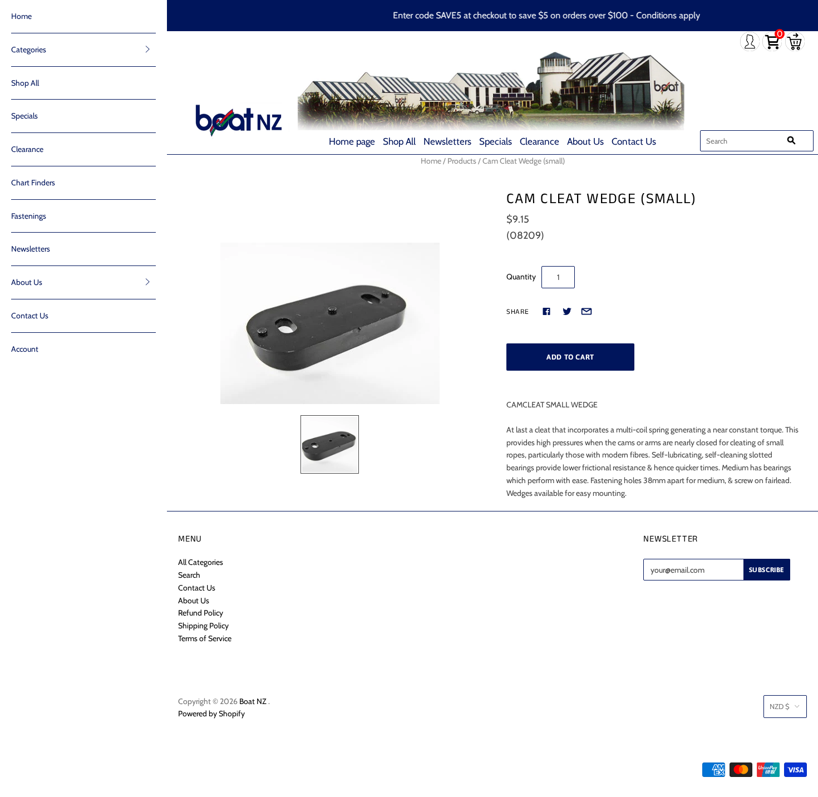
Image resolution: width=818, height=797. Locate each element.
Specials (495, 141)
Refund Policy (200, 613)
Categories (28, 50)
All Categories (200, 562)
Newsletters (447, 141)
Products (461, 161)
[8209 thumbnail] (329, 444)
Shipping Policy (203, 626)
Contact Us (634, 141)
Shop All (399, 141)
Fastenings (28, 216)
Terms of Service (204, 638)
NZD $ (780, 706)
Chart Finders (33, 183)
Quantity (521, 277)
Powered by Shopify (211, 714)
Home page (352, 141)
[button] (147, 49)
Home (21, 16)
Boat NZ (253, 701)
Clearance (539, 141)
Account (24, 349)
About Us (585, 141)
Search (189, 575)
